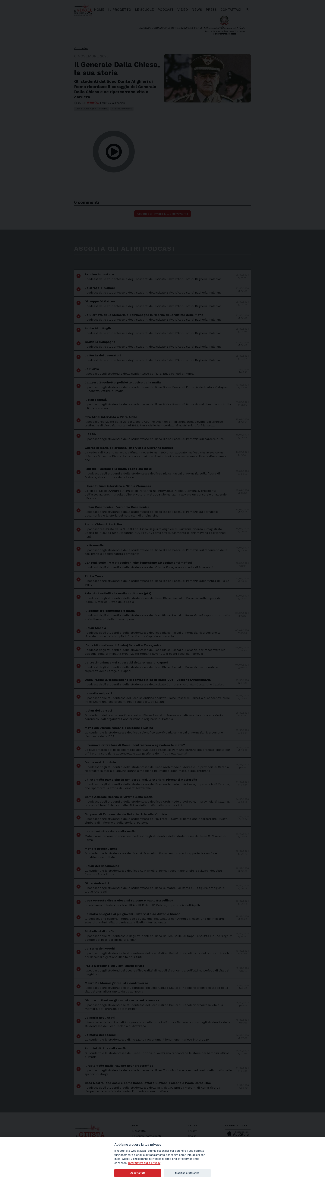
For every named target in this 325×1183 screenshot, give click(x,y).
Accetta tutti (137, 1172)
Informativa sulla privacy (144, 1162)
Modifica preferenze (187, 1172)
